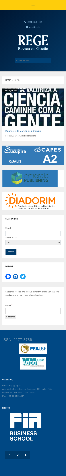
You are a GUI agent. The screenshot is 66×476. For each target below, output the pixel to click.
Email (8, 305)
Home (8, 80)
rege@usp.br (34, 27)
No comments (30, 136)
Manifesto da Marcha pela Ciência (23, 131)
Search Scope (11, 238)
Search (8, 228)
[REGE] (33, 42)
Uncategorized (10, 90)
